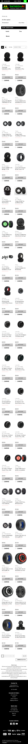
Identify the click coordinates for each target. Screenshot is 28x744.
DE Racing (4, 298)
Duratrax (17, 231)
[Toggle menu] (2, 2)
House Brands (14, 708)
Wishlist (14, 696)
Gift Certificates (14, 695)
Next (24, 656)
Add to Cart (20, 77)
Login (15, 1)
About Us (14, 713)
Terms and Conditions (14, 711)
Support (14, 715)
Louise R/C (17, 164)
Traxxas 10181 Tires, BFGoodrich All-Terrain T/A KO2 (20, 503)
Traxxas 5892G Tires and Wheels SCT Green (7, 236)
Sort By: (10, 47)
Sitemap (16, 740)
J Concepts (4, 64)
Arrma (3, 97)
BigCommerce (10, 741)
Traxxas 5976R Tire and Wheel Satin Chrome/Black (19, 203)
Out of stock (7, 77)
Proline (16, 97)
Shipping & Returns (14, 700)
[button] (14, 23)
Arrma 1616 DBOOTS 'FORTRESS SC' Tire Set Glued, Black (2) (7, 102)
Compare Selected (21, 659)
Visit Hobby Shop (14, 709)
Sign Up (19, 1)
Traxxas (3, 131)
